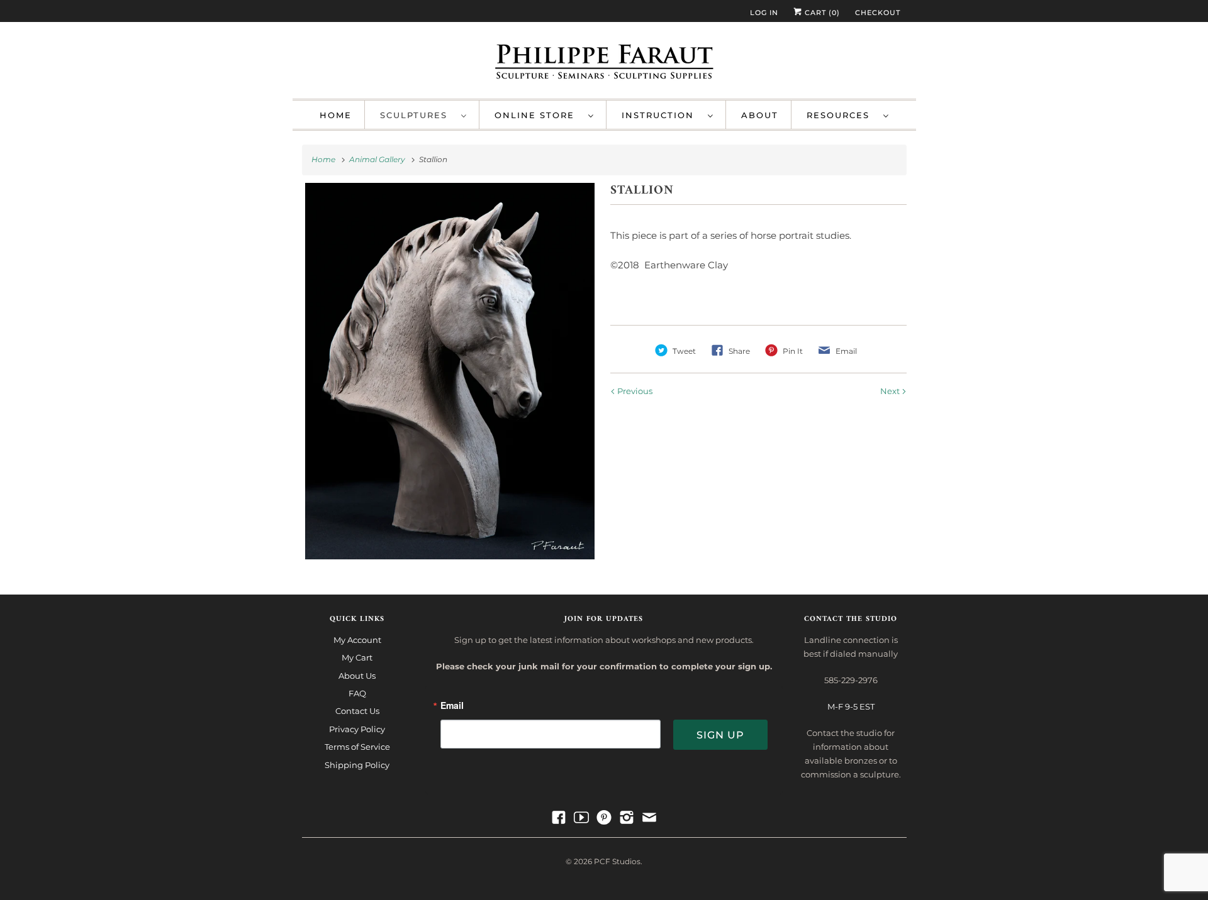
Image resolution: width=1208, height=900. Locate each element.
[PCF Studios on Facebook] (559, 817)
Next (891, 391)
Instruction (662, 115)
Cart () (821, 12)
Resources (842, 115)
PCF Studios (617, 861)
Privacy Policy (357, 729)
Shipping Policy (357, 765)
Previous (633, 391)
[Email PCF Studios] (649, 817)
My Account (357, 640)
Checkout (877, 12)
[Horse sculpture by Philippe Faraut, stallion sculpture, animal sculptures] (450, 371)
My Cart (357, 657)
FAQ (357, 693)
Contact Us (357, 711)
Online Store (538, 115)
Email (452, 706)
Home (336, 115)
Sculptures (417, 115)
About (759, 115)
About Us (357, 676)
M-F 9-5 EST (851, 706)
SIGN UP (720, 735)
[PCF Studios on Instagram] (626, 817)
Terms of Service (357, 747)
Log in (764, 12)
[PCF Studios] (604, 63)
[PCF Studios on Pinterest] (604, 817)
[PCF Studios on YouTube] (581, 817)
